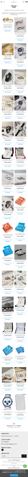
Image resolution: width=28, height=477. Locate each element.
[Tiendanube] (14, 460)
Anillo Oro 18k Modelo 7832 (7, 57)
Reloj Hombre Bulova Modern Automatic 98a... (8, 86)
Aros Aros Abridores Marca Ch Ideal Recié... (20, 208)
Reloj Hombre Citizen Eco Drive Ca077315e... (7, 212)
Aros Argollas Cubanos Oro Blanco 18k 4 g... (20, 335)
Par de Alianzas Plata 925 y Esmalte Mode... (20, 261)
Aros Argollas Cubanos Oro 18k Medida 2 (20, 384)
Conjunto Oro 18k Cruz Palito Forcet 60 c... (8, 333)
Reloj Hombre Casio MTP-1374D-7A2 (8, 412)
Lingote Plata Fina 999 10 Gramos (20, 413)
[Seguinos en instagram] (2, 450)
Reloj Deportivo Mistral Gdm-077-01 (7, 138)
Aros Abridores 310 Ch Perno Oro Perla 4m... (8, 235)
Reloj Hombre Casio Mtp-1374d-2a (20, 60)
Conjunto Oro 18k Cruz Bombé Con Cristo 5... (20, 160)
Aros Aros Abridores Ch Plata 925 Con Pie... (7, 258)
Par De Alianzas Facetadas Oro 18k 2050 (7, 25)
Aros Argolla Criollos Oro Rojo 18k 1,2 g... (8, 384)
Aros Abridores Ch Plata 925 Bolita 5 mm (7, 358)
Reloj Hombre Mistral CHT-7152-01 (20, 112)
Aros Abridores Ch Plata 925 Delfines (20, 234)
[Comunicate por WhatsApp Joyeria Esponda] (25, 466)
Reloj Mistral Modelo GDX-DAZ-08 (20, 138)
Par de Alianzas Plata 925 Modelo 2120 (7, 186)
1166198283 (6, 441)
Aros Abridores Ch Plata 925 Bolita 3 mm (20, 357)
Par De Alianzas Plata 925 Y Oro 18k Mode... (20, 34)
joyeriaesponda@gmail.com (10, 444)
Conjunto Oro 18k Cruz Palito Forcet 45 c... (7, 160)
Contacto (16, 436)
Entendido (14, 475)
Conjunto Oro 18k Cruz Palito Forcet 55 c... (20, 308)
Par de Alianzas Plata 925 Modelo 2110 (20, 186)
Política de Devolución (7, 436)
